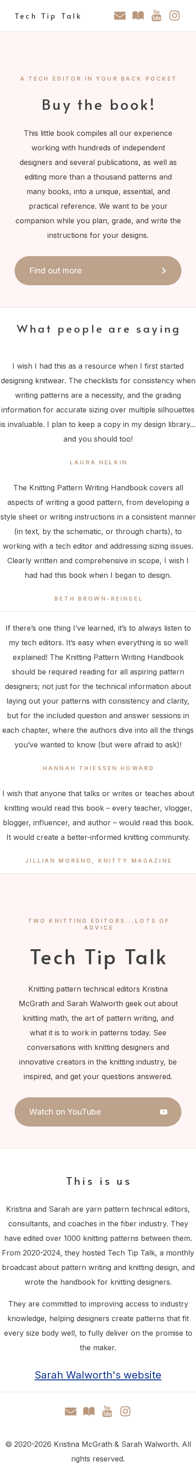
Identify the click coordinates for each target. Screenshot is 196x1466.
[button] (119, 15)
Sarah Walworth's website (98, 1375)
